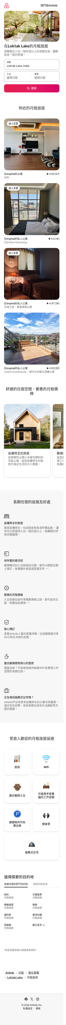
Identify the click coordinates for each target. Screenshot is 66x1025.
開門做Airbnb (49, 5)
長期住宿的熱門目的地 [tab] (16, 884)
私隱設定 (27, 1008)
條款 (38, 1008)
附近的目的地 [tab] (40, 884)
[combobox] (32, 66)
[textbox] (18, 78)
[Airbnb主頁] (6, 5)
